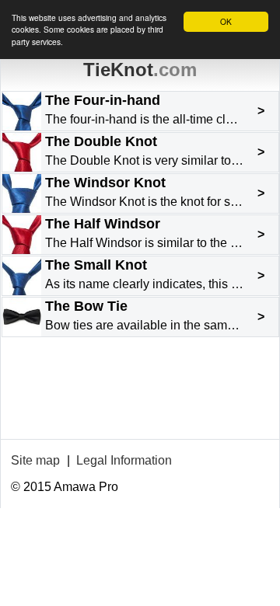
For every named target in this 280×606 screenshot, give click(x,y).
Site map (35, 460)
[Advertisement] (140, 402)
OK (226, 21)
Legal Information (124, 460)
